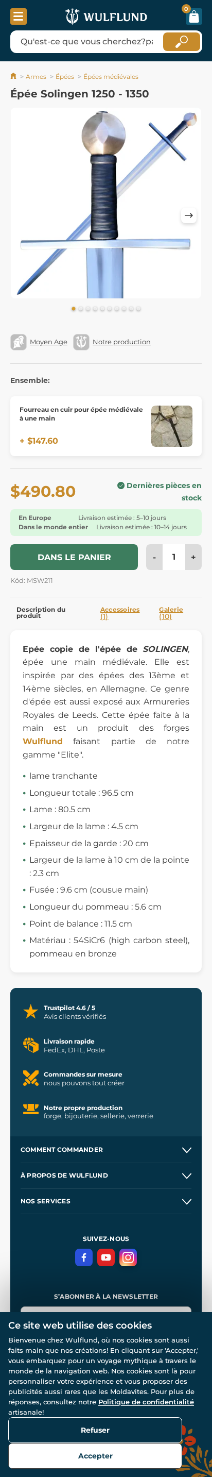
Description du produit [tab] (40, 612)
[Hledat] (181, 41)
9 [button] (131, 309)
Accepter (95, 1456)
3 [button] (88, 309)
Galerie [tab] (171, 613)
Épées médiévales (110, 76)
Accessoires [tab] (120, 613)
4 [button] (95, 309)
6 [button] (110, 309)
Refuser (95, 1430)
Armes (36, 76)
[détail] (171, 426)
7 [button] (117, 309)
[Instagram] (128, 1257)
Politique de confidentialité (146, 1402)
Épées (65, 76)
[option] (106, 205)
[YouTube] (106, 1257)
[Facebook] (84, 1257)
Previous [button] (23, 215)
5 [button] (102, 309)
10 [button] (138, 309)
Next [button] (189, 215)
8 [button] (124, 309)
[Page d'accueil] (14, 76)
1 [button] (74, 309)
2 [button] (81, 309)
